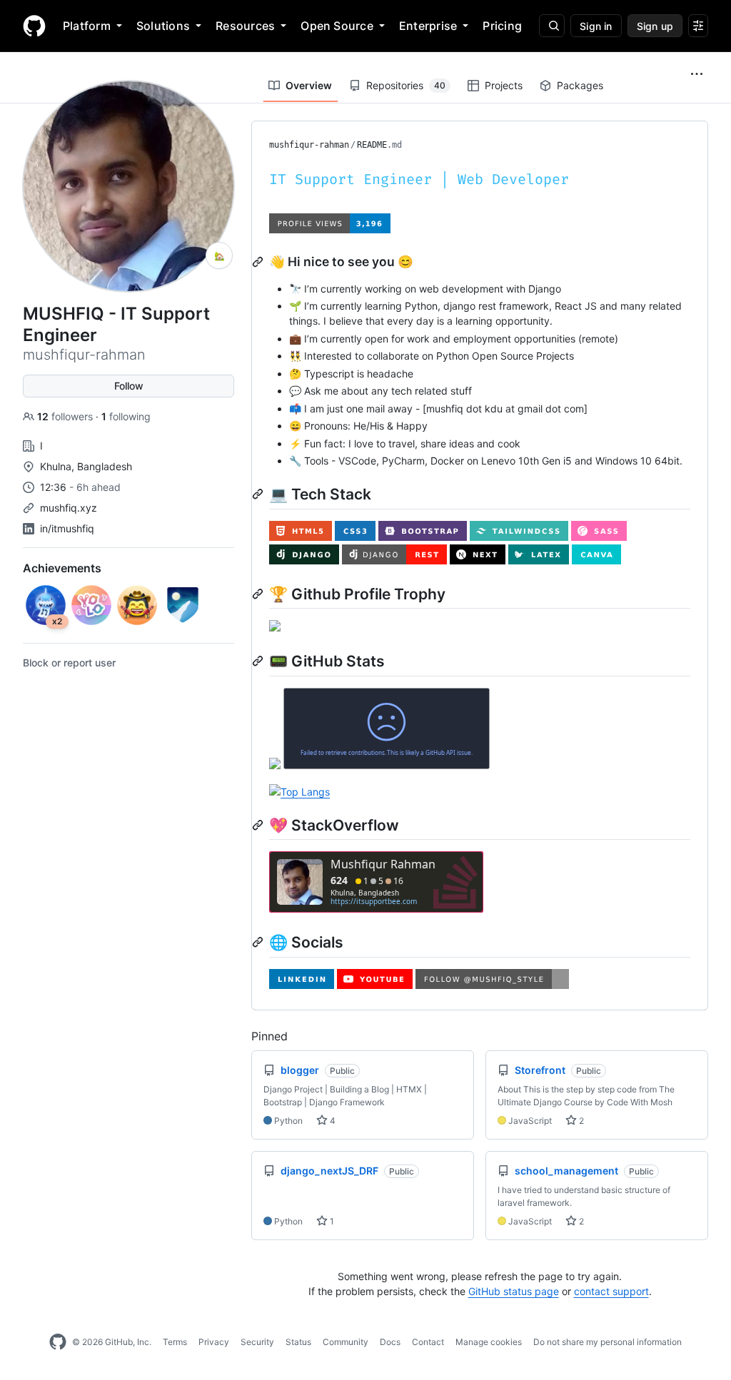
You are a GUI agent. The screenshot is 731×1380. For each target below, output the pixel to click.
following (126, 416)
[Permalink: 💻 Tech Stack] (259, 494)
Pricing (502, 26)
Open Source (337, 26)
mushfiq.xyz (68, 508)
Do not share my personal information (607, 1341)
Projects (504, 85)
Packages (580, 85)
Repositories (405, 85)
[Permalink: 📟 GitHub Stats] (259, 661)
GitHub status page (513, 1291)
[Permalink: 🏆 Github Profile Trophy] (259, 594)
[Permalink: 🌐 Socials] (259, 942)
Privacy (213, 1341)
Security (257, 1341)
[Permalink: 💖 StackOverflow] (259, 825)
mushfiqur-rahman (309, 145)
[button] (696, 74)
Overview (309, 85)
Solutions (163, 26)
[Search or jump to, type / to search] (552, 25)
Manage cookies (488, 1341)
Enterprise (428, 26)
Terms (175, 1341)
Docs (390, 1341)
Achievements (62, 568)
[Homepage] (34, 25)
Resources (245, 26)
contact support (611, 1291)
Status (298, 1341)
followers (66, 416)
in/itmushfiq (67, 528)
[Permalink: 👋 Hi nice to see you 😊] (259, 262)
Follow (128, 386)
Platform (87, 26)
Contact (428, 1341)
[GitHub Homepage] (57, 1342)
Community (345, 1341)
